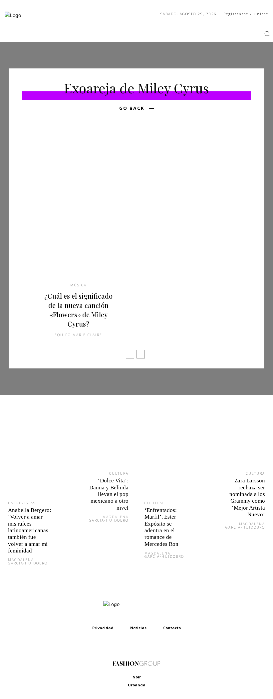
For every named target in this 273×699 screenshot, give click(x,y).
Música (78, 285)
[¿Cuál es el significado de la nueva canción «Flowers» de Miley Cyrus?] (78, 206)
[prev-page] (130, 354)
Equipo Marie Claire (78, 335)
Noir (137, 676)
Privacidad (103, 627)
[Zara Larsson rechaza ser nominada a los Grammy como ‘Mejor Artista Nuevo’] (238, 439)
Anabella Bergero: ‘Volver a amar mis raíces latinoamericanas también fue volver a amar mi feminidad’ (29, 530)
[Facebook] (240, 33)
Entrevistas (22, 503)
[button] (267, 34)
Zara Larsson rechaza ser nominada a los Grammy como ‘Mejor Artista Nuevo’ (247, 497)
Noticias (138, 627)
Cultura (119, 473)
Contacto (172, 627)
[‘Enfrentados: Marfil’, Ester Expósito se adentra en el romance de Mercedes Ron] (170, 454)
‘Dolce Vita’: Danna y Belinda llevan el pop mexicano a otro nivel (109, 494)
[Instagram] (249, 33)
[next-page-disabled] (140, 354)
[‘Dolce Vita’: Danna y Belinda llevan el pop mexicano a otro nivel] (102, 439)
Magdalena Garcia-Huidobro (28, 561)
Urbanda (136, 684)
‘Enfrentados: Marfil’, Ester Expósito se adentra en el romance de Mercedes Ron (161, 527)
